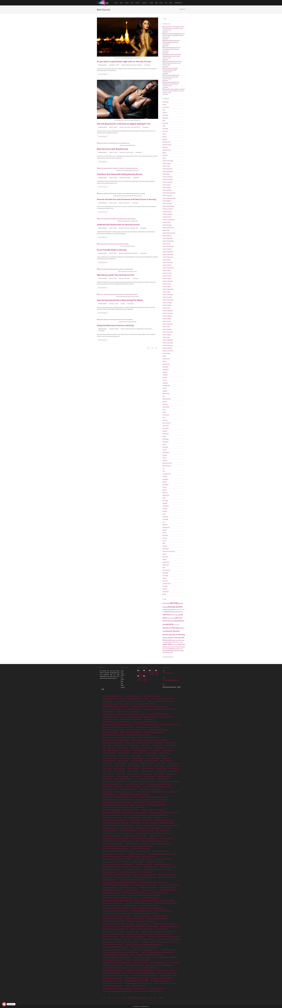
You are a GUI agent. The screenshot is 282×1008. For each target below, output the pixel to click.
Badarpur (165, 136)
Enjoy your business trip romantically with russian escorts (164, 812)
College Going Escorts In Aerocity (128, 789)
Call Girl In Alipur (166, 174)
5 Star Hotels (166, 603)
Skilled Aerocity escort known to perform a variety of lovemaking (163, 936)
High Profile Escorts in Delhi (173, 647)
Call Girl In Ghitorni (167, 259)
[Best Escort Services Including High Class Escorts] (174, 33)
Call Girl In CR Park (167, 222)
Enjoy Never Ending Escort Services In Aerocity (152, 810)
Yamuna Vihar (166, 591)
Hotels (122, 679)
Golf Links (165, 449)
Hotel (164, 471)
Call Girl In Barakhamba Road (169, 193)
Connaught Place (166, 385)
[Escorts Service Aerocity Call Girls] (170, 68)
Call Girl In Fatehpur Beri (168, 251)
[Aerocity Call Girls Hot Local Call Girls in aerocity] (173, 26)
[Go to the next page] (156, 347)
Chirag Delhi (165, 374)
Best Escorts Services (177, 611)
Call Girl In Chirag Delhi (167, 214)
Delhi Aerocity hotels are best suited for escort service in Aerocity (119, 792)
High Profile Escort (174, 644)
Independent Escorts (179, 648)
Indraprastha (165, 484)
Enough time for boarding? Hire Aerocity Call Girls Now (116, 815)
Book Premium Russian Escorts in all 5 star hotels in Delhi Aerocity (119, 737)
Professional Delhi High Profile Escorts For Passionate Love (141, 921)
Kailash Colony (166, 495)
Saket (164, 567)
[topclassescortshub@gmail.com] (164, 678)
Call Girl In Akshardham (168, 171)
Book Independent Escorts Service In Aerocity (114, 735)
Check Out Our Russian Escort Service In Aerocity (159, 784)
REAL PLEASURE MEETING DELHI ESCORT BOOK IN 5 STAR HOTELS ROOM (139, 926)
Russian (168, 650)
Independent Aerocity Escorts (110, 887)
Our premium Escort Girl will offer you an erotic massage (117, 916)
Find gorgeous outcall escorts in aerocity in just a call (116, 838)
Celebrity (164, 361)
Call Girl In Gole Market (168, 262)
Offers (122, 685)
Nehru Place (165, 535)
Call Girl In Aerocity (167, 163)
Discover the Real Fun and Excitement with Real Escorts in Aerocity (126, 199)
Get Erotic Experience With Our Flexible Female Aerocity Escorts (118, 851)
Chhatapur (165, 372)
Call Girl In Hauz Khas (167, 273)
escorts (169, 624)
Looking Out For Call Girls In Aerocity (160, 892)
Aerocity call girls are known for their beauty (138, 698)
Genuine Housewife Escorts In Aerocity (160, 843)
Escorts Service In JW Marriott (110, 830)
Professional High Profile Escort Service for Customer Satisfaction (118, 924)
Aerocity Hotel (127, 253)
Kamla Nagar (165, 500)
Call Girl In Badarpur (167, 187)
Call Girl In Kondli (166, 308)
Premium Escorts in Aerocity (169, 551)
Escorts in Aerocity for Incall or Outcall (163, 820)
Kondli (164, 514)
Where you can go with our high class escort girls (137, 978)
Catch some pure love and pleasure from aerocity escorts (141, 781)
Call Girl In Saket (166, 337)
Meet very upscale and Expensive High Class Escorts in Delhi (117, 900)
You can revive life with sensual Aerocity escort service (148, 991)
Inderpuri (165, 482)
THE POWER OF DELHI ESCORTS (168, 949)
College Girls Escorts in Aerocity (110, 789)
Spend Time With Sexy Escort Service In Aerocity (168, 939)
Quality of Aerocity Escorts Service (111, 926)
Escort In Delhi (166, 425)
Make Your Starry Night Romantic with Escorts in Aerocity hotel (145, 895)
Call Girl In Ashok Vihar (167, 182)
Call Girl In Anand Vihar (168, 176)
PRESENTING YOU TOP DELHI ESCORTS (134, 918)
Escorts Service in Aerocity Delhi (173, 638)
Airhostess (165, 112)
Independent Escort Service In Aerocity (147, 887)
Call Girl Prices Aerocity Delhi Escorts (170, 84)
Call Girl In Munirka (167, 321)
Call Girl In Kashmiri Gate (168, 300)
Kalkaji (164, 498)
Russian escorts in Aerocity (132, 931)
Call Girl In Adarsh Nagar (168, 160)
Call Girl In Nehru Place (167, 324)
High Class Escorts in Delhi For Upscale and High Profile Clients (118, 864)
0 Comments (147, 65)
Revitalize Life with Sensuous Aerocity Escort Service (115, 929)
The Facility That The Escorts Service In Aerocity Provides (144, 947)
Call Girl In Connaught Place (169, 219)
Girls (181, 640)
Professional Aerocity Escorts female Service (157, 918)
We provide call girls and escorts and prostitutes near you (139, 970)
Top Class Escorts (135, 127)
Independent (165, 479)
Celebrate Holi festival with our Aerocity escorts (118, 224)
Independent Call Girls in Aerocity (127, 887)
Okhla (164, 543)
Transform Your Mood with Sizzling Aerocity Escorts (119, 174)
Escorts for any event (135, 820)
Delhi (164, 396)
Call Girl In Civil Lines (167, 217)
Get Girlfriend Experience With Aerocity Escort (114, 854)
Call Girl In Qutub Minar (168, 332)
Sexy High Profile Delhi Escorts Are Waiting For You (133, 936)
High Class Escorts (169, 642)
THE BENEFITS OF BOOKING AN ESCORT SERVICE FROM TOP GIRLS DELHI (159, 942)
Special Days (127, 939)
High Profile (167, 644)
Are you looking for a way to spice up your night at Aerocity (117, 722)
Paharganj (165, 546)
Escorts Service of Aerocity (162, 830)
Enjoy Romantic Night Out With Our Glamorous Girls (134, 812)
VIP (172, 652)
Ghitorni (164, 444)
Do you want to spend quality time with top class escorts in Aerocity (151, 799)
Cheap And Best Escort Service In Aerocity (115, 325)
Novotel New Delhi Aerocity (130, 905)
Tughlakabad (165, 572)
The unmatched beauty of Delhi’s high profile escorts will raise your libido (121, 952)
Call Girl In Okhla (166, 326)
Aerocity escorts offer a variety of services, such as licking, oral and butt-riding (122, 709)
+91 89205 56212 (167, 673)
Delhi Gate (165, 401)
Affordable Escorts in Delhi (166, 717)
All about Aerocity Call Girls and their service (131, 719)
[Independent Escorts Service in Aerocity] (172, 54)
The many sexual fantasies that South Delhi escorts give (116, 949)
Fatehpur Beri (166, 433)
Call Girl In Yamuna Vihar (168, 350)
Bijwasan (164, 152)
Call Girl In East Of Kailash (168, 246)
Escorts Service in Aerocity (174, 634)
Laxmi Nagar (165, 519)
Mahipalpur (165, 524)
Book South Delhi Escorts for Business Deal (148, 737)
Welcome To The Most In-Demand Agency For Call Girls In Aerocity (139, 973)
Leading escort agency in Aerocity (111, 892)
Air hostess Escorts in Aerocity (110, 719)
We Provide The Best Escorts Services (112, 973)
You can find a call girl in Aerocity (156, 988)
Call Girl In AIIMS (166, 166)
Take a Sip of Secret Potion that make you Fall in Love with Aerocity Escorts (121, 942)
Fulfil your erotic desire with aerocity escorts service (154, 841)
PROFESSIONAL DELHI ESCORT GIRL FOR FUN (113, 921)
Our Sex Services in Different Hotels (170, 77)
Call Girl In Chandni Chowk (168, 206)
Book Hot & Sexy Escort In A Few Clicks (154, 732)
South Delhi (181, 650)
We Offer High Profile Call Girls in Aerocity (113, 970)
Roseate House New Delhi (162, 929)
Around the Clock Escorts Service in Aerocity (148, 724)
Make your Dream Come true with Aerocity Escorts (115, 895)
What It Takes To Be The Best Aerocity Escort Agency (115, 975)
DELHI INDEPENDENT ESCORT (110, 794)
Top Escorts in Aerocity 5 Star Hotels (141, 957)
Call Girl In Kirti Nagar (167, 302)
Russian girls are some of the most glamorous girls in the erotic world (158, 931)
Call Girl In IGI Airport (167, 275)
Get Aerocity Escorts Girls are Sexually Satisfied (141, 846)
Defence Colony (166, 393)
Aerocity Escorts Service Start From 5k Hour (158, 714)
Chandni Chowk (166, 364)
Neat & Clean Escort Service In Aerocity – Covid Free (138, 903)
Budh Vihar (165, 155)
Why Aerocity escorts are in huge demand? (161, 978)
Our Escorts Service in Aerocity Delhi (163, 911)
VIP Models (165, 586)
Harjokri (164, 457)
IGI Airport (165, 476)
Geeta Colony (165, 441)
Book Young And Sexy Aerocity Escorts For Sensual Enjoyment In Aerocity (149, 740)
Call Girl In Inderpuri (167, 278)
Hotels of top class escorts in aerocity (137, 997)
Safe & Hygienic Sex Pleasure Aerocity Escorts (114, 934)
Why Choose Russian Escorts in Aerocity (161, 980)
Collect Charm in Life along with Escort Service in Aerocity (157, 786)
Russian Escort (166, 564)
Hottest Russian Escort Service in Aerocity (145, 877)
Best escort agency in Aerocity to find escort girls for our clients (118, 727)
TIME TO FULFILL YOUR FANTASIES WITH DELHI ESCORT (149, 955)
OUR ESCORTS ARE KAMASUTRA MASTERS (141, 911)
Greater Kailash (166, 452)
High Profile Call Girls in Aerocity (110, 867)
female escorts (167, 640)
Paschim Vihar (166, 548)
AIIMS (164, 110)
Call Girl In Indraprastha (168, 281)
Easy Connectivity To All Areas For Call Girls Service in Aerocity (149, 802)
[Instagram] (106, 684)
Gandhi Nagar (166, 439)
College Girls (165, 383)
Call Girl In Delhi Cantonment (169, 233)
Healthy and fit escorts (137, 861)
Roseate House (166, 562)
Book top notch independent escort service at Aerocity (116, 740)
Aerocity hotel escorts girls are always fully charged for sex (143, 717)
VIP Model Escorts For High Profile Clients (113, 965)
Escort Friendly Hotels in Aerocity (111, 250)
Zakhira (164, 594)
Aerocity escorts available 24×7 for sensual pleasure (115, 706)
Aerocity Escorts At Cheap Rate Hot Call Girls (145, 704)
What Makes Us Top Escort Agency (168, 975)
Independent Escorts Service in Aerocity (171, 56)
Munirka (164, 532)
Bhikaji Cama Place (167, 150)
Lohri (164, 522)
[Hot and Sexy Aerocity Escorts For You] (171, 47)
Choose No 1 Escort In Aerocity (133, 786)
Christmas (165, 377)
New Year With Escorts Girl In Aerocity (112, 905)
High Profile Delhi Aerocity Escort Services (172, 63)
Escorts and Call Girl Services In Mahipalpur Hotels (115, 820)
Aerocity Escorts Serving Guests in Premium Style (115, 717)
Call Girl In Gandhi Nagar (168, 254)
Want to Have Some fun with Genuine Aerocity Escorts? (159, 965)
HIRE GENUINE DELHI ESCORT (110, 872)
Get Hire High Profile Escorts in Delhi (136, 854)
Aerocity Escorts (175, 606)
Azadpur (164, 134)
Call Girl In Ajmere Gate (168, 168)
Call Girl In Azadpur (167, 185)
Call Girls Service (166, 358)
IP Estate (164, 487)
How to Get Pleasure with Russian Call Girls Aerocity (144, 885)
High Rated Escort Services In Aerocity (133, 869)
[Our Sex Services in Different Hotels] (171, 75)
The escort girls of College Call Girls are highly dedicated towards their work (143, 944)
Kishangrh (165, 511)
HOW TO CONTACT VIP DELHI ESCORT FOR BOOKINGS (116, 885)
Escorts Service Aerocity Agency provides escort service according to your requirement (157, 825)
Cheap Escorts (140, 329)
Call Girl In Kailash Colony (168, 289)
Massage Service (166, 527)
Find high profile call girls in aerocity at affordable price (144, 838)
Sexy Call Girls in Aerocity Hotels (110, 936)
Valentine (165, 578)
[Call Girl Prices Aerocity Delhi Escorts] (171, 82)
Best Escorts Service (131, 329)
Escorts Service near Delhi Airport (127, 830)
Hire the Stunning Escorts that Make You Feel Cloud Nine (116, 874)
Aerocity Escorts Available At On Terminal (140, 706)
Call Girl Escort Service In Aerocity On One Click (136, 742)
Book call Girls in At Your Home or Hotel (135, 729)
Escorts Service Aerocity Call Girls (170, 70)
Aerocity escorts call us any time (161, 706)
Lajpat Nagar (165, 516)
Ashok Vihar (165, 131)
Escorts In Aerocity (170, 628)
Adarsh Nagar (166, 102)
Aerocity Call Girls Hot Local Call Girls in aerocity (173, 28)
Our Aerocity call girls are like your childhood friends (116, 908)
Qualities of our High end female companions (164, 924)
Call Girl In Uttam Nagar (168, 342)
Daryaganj (165, 391)
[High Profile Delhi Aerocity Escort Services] (172, 61)
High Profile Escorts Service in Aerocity (112, 869)
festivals (139, 65)
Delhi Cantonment (167, 399)
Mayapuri (165, 530)
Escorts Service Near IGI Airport (146, 830)
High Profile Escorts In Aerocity (167, 867)
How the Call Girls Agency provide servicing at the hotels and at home (120, 882)
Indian (164, 650)
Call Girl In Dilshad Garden (168, 241)
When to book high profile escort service (112, 978)
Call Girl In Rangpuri (167, 334)
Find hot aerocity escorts (167, 838)
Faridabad (165, 431)
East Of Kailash (166, 415)
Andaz (164, 126)
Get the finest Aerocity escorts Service (112, 856)
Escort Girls (133, 65)
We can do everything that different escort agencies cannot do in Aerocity (121, 968)
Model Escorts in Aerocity (167, 900)
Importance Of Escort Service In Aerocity (169, 885)
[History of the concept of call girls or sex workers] (174, 89)
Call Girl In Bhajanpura (167, 195)
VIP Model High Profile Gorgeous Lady (134, 965)
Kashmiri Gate (166, 506)
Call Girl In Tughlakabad (168, 340)
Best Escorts (182, 9)
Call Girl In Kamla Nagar (168, 294)
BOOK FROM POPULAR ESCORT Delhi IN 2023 (131, 732)
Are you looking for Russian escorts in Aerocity (145, 722)
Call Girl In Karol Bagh (167, 297)
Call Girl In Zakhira (166, 353)
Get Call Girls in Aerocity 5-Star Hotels (140, 848)
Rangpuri (165, 559)
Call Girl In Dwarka (166, 243)
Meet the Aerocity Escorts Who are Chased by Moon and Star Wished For (120, 898)
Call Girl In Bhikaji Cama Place (169, 198)
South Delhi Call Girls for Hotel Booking (112, 939)
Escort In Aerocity (166, 423)
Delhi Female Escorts (174, 792)
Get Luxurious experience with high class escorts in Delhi (162, 854)
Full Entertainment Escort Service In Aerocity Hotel (136, 843)
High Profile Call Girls (167, 463)
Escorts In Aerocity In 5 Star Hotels (140, 823)
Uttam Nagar (165, 575)
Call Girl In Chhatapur (137, 753)
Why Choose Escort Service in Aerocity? (112, 980)
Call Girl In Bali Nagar (167, 190)
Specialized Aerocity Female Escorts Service (143, 939)
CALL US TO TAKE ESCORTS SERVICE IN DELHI (114, 781)
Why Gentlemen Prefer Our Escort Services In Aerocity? (138, 983)
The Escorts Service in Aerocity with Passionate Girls (115, 947)
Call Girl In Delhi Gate (167, 235)
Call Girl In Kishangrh (167, 305)
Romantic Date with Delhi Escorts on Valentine (141, 929)
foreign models (175, 640)
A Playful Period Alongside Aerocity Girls (112, 696)
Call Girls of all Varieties (163, 779)
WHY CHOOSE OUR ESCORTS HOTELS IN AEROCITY (136, 980)
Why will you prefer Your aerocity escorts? (115, 275)
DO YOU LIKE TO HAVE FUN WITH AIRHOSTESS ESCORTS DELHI (153, 797)
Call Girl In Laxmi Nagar (168, 313)
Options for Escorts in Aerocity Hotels (148, 905)
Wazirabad (165, 589)
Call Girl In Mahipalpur (167, 316)
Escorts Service (173, 631)
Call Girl (164, 158)
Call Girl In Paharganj (167, 329)
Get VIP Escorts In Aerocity (148, 856)
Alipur (164, 120)
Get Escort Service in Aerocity (143, 851)
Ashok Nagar (165, 128)
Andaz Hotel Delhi (148, 719)
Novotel (164, 540)
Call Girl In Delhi (166, 230)
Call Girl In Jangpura (167, 286)
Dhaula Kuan (165, 404)
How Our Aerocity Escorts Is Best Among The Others (120, 300)
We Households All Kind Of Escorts (149, 968)
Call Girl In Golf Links (167, 265)
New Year (165, 538)
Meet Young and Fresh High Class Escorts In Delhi (147, 900)
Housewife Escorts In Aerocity (110, 879)
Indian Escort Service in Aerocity (149, 890)
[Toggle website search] (184, 2)
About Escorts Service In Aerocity (152, 696)
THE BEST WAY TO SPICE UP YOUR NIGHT (112, 944)
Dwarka (164, 412)
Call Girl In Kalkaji (166, 292)
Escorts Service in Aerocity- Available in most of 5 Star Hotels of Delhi (153, 828)
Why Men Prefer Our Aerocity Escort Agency (165, 983)
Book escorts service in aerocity (110, 732)
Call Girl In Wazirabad (167, 348)
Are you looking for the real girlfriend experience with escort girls (119, 724)
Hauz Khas (165, 460)
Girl (179, 640)
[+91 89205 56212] (164, 671)
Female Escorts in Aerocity (155, 836)
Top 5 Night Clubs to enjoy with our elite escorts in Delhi (116, 957)
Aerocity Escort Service (108, 701)
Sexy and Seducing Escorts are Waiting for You (161, 934)
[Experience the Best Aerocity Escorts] (171, 40)
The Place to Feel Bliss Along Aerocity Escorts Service (145, 949)
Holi (137, 228)
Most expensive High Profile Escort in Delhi (113, 903)
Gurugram (165, 455)
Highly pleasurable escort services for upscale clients (158, 869)
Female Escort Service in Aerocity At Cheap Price (134, 836)
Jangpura (164, 490)
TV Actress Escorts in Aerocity (141, 962)
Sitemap (123, 687)
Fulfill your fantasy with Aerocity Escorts (112, 843)
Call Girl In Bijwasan (167, 201)
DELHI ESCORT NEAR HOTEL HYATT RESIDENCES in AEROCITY (152, 792)
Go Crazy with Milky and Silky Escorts (143, 859)
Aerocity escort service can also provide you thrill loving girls (131, 701)
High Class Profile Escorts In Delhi (162, 864)
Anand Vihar (165, 123)
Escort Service (129, 152)
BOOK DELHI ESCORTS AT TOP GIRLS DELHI (158, 729)
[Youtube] (115, 684)
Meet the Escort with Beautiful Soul (112, 149)
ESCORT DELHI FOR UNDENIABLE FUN (112, 817)
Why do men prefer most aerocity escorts (113, 983)
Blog (122, 681)
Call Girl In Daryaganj (167, 225)
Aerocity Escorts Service (169, 609)
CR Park (164, 388)
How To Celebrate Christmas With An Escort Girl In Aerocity (153, 882)
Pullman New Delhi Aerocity (143, 924)
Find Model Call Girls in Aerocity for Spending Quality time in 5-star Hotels (121, 841)
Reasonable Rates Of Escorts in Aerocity (169, 926)
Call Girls (164, 356)
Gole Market (165, 447)
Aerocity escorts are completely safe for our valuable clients (117, 704)
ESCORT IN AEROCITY (147, 817)
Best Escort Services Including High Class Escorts (173, 35)
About (122, 673)
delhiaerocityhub (102, 65)
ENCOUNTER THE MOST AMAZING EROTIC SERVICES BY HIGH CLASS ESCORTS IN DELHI (124, 807)
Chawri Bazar (165, 366)
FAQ (122, 683)
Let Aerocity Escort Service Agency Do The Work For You (134, 892)
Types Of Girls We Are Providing (158, 962)
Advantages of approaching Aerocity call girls (114, 698)
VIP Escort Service (166, 583)
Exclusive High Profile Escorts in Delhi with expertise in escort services (153, 833)
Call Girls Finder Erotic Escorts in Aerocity (144, 779)
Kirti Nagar (165, 508)
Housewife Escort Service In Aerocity (166, 877)
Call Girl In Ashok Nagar (168, 179)
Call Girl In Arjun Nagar (171, 745)
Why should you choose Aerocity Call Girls (113, 986)
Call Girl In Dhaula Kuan (168, 238)
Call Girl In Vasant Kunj (167, 345)
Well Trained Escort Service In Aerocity (167, 973)
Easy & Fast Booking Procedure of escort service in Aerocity (117, 802)
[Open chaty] (4, 1004)
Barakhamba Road (167, 142)
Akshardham (165, 118)
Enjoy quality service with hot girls (111, 812)
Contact (122, 675)
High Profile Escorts (167, 465)
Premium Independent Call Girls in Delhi (112, 918)
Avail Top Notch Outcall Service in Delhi (170, 724)
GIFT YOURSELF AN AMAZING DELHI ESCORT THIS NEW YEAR (117, 859)
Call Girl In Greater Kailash (168, 267)
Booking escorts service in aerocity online (113, 742)
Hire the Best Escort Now (146, 872)
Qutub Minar (165, 556)
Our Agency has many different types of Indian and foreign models (147, 908)
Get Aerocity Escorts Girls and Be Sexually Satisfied (115, 846)
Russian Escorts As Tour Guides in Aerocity (113, 931)
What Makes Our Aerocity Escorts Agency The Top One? (143, 975)
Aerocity (123, 65)
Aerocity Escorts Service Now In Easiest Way (127, 711)
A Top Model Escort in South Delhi (133, 696)
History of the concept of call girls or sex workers (173, 90)
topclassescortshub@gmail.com (171, 680)
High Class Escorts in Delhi (178, 642)
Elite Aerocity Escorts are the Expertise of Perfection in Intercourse (119, 804)
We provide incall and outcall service (165, 970)
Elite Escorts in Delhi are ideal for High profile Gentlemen (151, 804)
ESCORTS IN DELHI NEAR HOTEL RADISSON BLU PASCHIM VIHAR (118, 825)
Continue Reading (103, 74)
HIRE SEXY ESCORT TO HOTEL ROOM (128, 872)
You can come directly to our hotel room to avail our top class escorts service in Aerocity (124, 988)
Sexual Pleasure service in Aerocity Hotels (137, 934)
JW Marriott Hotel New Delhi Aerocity (168, 890)
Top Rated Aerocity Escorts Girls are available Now (165, 957)
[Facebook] (102, 684)
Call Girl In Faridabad (167, 249)
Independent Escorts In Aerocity (167, 887)
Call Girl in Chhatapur (167, 211)
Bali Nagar (165, 139)
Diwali (128, 65)
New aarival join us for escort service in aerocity (165, 903)
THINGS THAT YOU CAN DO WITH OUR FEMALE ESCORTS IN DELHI (157, 952)
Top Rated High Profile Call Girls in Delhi (112, 960)
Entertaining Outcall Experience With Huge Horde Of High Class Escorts (149, 815)
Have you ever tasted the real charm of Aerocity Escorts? (116, 861)
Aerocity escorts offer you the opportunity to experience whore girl (159, 709)
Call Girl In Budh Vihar (167, 203)
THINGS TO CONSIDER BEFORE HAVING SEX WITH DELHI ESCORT (118, 955)
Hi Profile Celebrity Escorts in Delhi (154, 861)
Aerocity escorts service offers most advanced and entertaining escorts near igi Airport (124, 714)
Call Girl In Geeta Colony (168, 257)
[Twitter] (110, 684)
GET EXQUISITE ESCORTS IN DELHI (161, 851)
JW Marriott (165, 492)
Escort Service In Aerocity (161, 817)
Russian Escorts (174, 650)
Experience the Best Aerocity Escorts (170, 42)
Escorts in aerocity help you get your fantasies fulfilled (116, 823)
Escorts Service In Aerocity (127, 828)
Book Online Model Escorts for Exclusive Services (139, 735)
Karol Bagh (165, 503)
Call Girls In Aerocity (170, 618)
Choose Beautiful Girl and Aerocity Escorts (113, 786)
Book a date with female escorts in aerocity (113, 729)
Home (122, 671)
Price (122, 677)
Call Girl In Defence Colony (168, 227)
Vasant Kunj (165, 581)
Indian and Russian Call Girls (131, 890)
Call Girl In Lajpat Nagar (168, 310)
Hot (180, 646)
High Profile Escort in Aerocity (150, 867)
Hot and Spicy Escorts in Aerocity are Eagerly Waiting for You (124, 124)
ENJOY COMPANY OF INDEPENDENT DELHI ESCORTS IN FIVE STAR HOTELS (121, 810)
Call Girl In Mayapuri (167, 318)
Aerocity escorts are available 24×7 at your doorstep (161, 701)
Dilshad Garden (166, 407)
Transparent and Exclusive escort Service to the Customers (117, 962)
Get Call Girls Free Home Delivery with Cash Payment (115, 848)
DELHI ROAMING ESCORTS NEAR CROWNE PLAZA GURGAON (134, 794)
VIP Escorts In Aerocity (174, 962)
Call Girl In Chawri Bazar (168, 209)
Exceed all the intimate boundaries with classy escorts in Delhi (118, 833)
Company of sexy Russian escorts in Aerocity (150, 789)
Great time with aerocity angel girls (163, 859)
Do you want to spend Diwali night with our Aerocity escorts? (124, 61)
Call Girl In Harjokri (167, 270)
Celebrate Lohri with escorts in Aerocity (112, 784)
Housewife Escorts (167, 474)
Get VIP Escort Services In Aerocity (131, 856)
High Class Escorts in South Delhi (144, 864)
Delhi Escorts (170, 621)
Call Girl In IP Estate (167, 284)
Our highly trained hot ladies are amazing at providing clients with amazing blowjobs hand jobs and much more (130, 913)
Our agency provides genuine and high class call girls (116, 911)
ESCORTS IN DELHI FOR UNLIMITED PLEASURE (162, 823)
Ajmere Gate (165, 115)
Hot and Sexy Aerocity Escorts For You (171, 49)
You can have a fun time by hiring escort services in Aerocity (117, 991)
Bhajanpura (165, 147)
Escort (164, 417)
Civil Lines (165, 380)
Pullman (164, 554)
